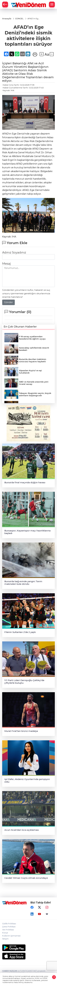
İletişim (5, 939)
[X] (39, 907)
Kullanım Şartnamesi (11, 936)
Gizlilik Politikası (9, 924)
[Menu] (52, 4)
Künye (5, 933)
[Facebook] (32, 907)
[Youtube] (39, 914)
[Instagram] (47, 907)
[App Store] (28, 956)
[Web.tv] (47, 914)
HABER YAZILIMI (9, 971)
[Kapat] (54, 977)
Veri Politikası (8, 930)
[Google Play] (28, 947)
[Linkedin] (32, 914)
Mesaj (6, 263)
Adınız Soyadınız (14, 252)
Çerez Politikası (8, 927)
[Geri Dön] (5, 4)
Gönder (8, 302)
